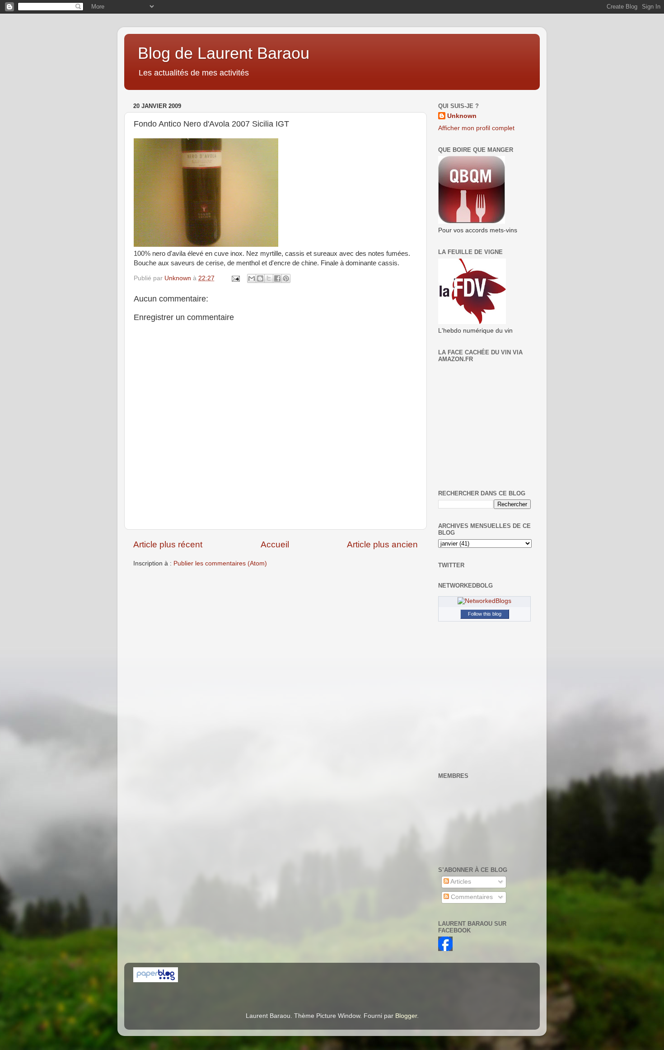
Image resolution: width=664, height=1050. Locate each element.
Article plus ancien (382, 544)
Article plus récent (167, 544)
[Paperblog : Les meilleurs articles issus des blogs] (155, 980)
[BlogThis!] (260, 278)
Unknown (462, 116)
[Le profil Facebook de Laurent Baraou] (445, 949)
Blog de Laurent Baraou (223, 53)
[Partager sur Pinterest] (285, 278)
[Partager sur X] (268, 278)
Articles (460, 881)
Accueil (275, 544)
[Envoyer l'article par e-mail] (235, 278)
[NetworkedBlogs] (484, 601)
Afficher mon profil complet (476, 128)
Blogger (406, 1015)
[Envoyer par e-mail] (251, 278)
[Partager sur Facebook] (277, 278)
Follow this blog (484, 614)
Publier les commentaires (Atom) (220, 563)
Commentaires (471, 897)
